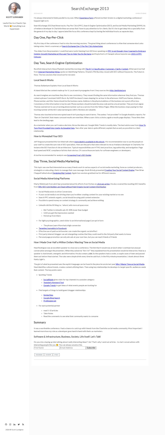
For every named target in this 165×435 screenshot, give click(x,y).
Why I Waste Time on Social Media (130, 264)
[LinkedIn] (14, 424)
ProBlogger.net (49, 301)
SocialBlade (48, 279)
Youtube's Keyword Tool (53, 282)
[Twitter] (18, 424)
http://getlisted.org (118, 90)
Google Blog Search (51, 298)
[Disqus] (90, 399)
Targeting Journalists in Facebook (53, 228)
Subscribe (91, 348)
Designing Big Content (62, 173)
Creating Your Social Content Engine (119, 170)
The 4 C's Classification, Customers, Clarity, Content (106, 69)
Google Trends (49, 285)
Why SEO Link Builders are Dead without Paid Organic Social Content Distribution (72, 187)
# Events (48, 354)
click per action (103, 184)
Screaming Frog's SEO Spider (79, 155)
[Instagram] (10, 424)
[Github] (5, 424)
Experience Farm (86, 18)
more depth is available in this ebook (89, 141)
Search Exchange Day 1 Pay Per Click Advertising (82, 46)
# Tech (56, 354)
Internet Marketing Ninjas (49, 72)
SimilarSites (48, 295)
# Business (39, 354)
